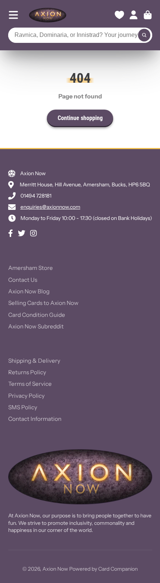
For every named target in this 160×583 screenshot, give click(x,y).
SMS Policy (22, 407)
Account (133, 14)
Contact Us (22, 279)
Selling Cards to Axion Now (43, 302)
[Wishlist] (119, 14)
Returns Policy (27, 372)
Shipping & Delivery (34, 360)
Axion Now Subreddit (36, 326)
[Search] (144, 35)
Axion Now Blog (28, 291)
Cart (147, 14)
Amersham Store (30, 267)
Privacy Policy (26, 395)
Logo (47, 15)
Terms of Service (30, 383)
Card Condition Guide (36, 314)
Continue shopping (80, 118)
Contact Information (34, 418)
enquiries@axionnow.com (50, 207)
